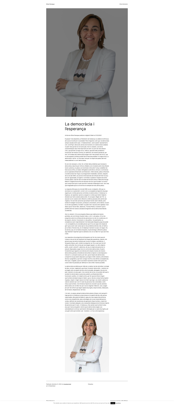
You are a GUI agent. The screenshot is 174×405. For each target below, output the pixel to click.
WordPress (125, 400)
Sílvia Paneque (50, 4)
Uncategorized (67, 384)
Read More (118, 403)
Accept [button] (112, 403)
